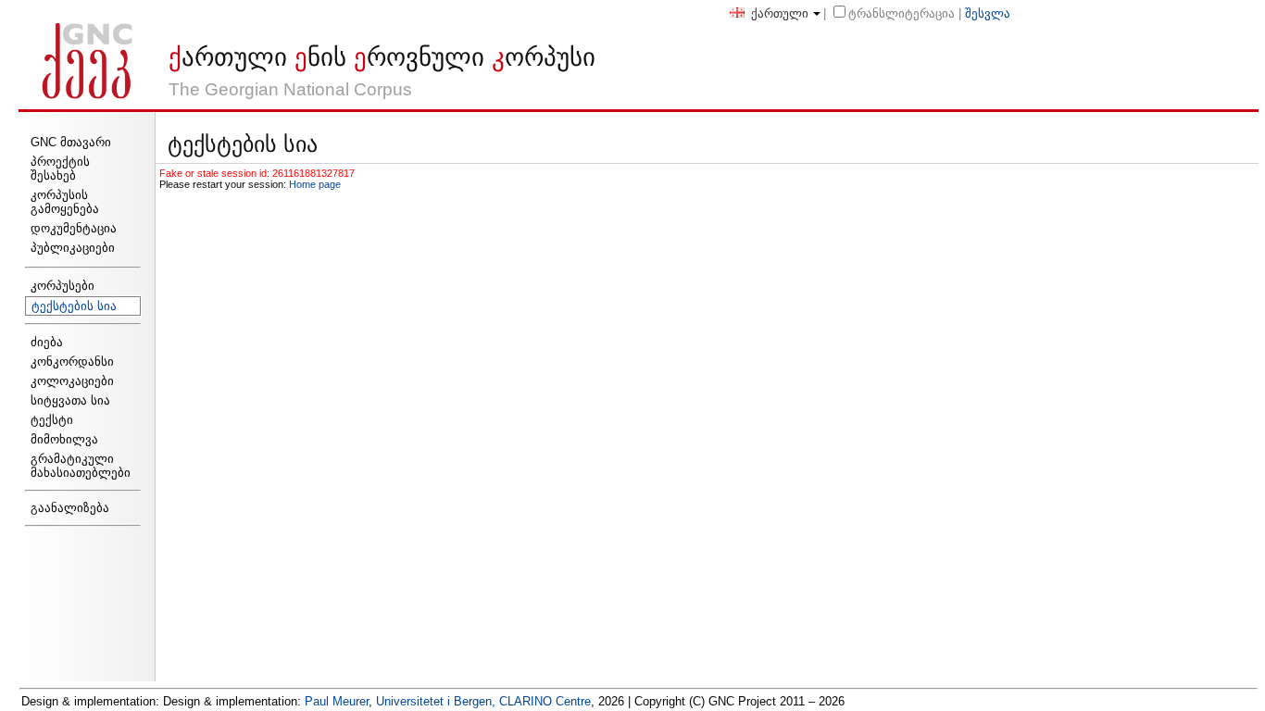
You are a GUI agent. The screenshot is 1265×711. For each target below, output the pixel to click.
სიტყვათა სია (70, 400)
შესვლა (987, 13)
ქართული (777, 13)
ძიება (47, 342)
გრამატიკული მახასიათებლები (81, 466)
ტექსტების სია (74, 306)
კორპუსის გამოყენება (65, 202)
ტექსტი (52, 420)
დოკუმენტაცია (74, 228)
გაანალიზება (70, 508)
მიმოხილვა (64, 439)
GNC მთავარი (71, 142)
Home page (315, 184)
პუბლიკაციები (73, 248)
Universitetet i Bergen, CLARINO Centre (483, 701)
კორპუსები (62, 286)
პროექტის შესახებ (60, 168)
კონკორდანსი (72, 361)
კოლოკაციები (72, 381)
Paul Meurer (337, 701)
